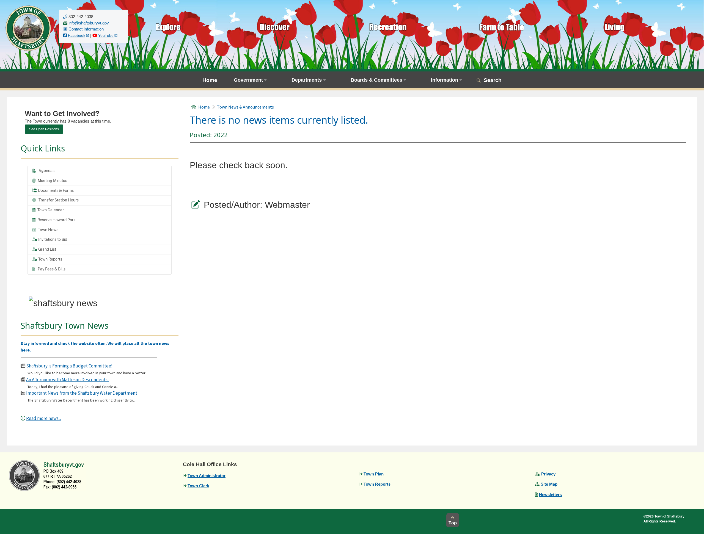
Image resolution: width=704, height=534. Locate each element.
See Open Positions (44, 129)
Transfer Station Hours (58, 200)
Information (444, 80)
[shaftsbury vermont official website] (28, 27)
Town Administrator (207, 475)
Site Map (549, 484)
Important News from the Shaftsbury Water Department (81, 393)
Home (209, 80)
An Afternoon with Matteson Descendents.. (67, 380)
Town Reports (49, 259)
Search (493, 80)
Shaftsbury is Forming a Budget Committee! (69, 366)
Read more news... (43, 418)
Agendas (46, 170)
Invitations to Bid (52, 239)
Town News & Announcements (245, 107)
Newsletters (550, 494)
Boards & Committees (376, 80)
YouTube (106, 36)
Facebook (76, 36)
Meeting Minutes (52, 180)
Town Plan (374, 474)
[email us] (88, 23)
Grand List (46, 249)
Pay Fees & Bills (51, 269)
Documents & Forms (55, 190)
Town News (47, 230)
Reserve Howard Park (56, 220)
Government (248, 80)
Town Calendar (50, 210)
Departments (307, 80)
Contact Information (86, 29)
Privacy (548, 474)
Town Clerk (198, 485)
